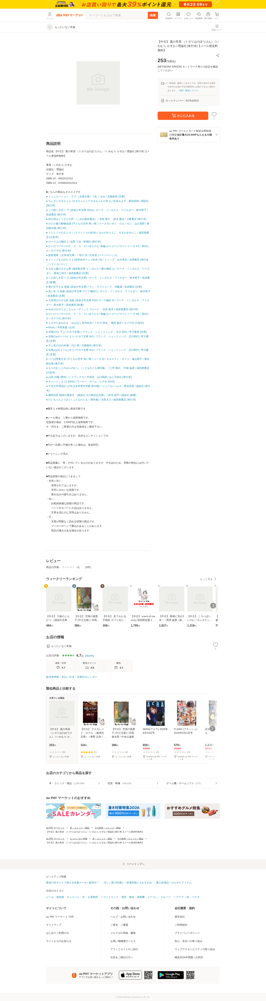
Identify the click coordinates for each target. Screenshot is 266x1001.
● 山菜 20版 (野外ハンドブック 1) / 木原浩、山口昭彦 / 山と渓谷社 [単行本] (89, 377)
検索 (153, 15)
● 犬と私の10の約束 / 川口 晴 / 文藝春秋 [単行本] (74, 345)
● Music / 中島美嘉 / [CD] (60, 327)
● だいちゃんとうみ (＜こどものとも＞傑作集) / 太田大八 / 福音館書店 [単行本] (91, 399)
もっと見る (206, 579)
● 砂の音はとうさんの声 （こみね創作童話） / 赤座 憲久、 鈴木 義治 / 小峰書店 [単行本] (96, 219)
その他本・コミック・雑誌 (108, 828)
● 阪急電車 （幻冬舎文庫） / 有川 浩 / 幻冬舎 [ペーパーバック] (81, 255)
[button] (218, 55)
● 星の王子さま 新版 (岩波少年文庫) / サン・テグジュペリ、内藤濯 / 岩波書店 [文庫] (94, 286)
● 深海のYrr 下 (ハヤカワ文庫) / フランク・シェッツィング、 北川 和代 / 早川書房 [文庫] (96, 331)
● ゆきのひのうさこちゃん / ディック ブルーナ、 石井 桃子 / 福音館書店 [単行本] (92, 309)
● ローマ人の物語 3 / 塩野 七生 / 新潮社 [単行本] (73, 241)
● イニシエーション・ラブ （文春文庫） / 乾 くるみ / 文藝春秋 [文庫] (85, 196)
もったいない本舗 (78, 838)
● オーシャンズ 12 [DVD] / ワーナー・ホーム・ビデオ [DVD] (80, 381)
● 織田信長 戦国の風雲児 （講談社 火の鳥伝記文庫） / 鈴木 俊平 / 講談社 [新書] (91, 395)
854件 (89, 655)
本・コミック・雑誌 (79, 828)
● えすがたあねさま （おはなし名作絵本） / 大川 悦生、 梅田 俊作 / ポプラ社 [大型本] (95, 322)
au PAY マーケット (55, 828)
